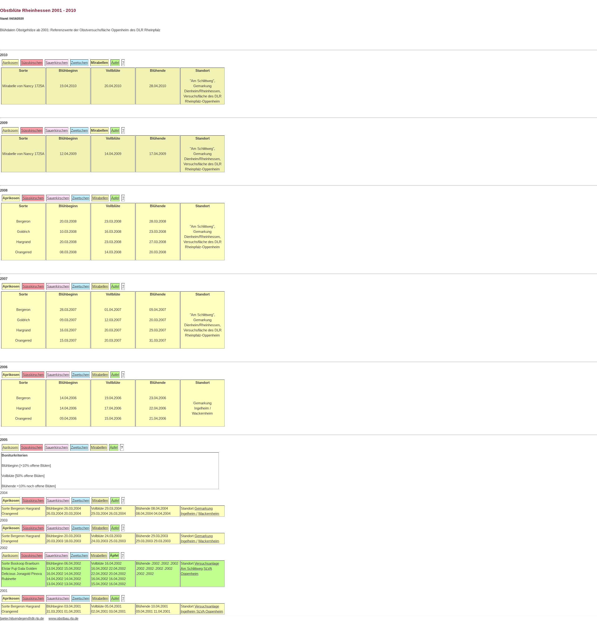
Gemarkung (203, 508)
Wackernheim (208, 513)
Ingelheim (188, 611)
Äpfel (115, 63)
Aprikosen (10, 63)
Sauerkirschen (56, 63)
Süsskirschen (31, 63)
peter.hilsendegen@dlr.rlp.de (22, 618)
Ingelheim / (189, 513)
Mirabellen (100, 198)
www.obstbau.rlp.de (63, 618)
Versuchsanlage (206, 563)
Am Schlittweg (192, 568)
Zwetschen (79, 63)
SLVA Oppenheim (209, 611)
